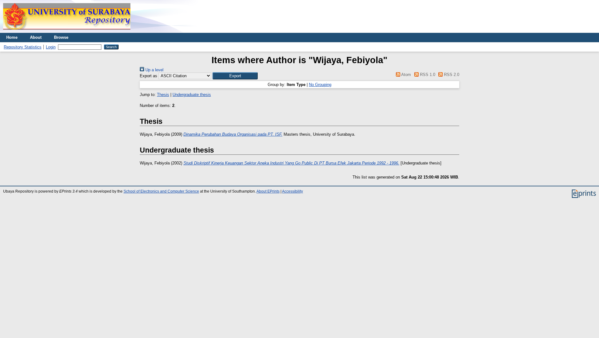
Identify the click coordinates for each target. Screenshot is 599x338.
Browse (61, 37)
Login (51, 47)
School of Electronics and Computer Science (161, 191)
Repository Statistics (22, 47)
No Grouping (320, 84)
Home (11, 37)
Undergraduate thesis (192, 94)
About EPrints (268, 191)
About (35, 37)
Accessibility (292, 191)
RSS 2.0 (451, 74)
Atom (405, 74)
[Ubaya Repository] (67, 31)
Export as (148, 75)
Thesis (163, 94)
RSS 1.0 (427, 74)
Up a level (153, 70)
